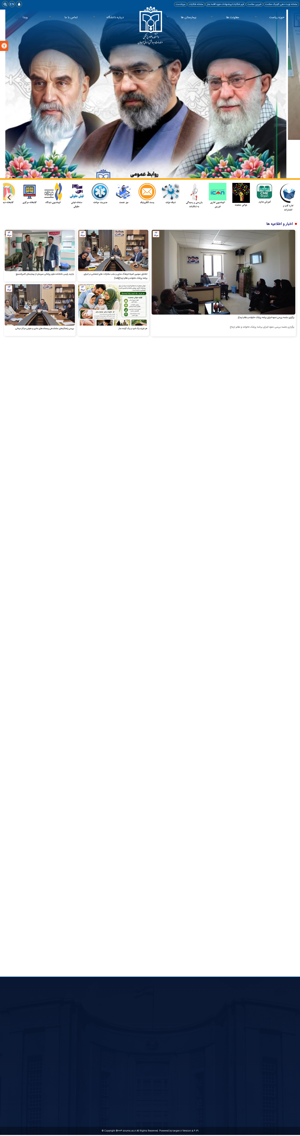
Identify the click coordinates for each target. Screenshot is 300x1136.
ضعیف (150, 1065)
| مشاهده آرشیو (232, 459)
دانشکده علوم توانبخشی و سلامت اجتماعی (202, 1057)
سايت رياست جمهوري (280, 1042)
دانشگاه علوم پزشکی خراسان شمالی (206, 1079)
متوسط (150, 1060)
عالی (152, 1051)
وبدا (25, 17)
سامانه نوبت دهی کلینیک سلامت (281, 4)
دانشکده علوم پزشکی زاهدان (209, 1063)
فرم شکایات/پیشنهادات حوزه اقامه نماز (225, 4)
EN (12, 4)
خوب (151, 1055)
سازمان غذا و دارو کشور (212, 1042)
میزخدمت (180, 4)
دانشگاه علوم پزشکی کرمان (210, 1073)
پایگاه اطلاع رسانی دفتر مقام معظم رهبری (270, 1047)
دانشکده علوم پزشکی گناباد (210, 1047)
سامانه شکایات (196, 4)
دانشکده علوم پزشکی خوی (210, 1068)
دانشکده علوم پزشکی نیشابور (209, 1052)
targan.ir (177, 1131)
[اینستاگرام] (154, 404)
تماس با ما (77, 17)
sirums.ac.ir (129, 1131)
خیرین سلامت (254, 4)
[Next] (9, 197)
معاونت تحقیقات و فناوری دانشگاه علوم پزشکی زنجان (197, 1084)
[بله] (145, 404)
